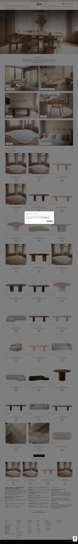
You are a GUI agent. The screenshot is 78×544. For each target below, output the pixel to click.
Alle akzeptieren (49, 221)
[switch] (75, 540)
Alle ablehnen (42, 221)
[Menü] (76, 536)
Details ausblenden (28, 221)
